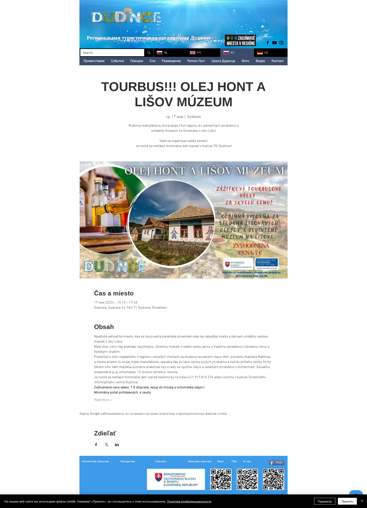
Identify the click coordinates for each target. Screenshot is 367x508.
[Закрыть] (361, 501)
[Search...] (148, 52)
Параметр (325, 501)
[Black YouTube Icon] (274, 42)
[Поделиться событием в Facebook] (96, 444)
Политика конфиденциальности (189, 501)
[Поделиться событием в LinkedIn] (117, 444)
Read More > (103, 400)
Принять (347, 501)
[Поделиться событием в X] (106, 444)
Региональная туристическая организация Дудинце (148, 37)
